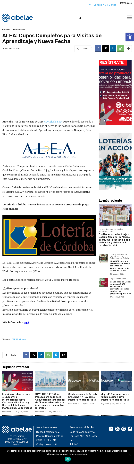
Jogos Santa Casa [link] (118, 279)
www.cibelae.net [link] (53, 121)
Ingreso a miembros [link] (104, 5)
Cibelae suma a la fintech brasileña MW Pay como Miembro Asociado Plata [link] (82, 397)
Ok (67, 459)
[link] (130, 37)
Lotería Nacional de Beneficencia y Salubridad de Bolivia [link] (119, 256)
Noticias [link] (6, 30)
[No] (130, 455)
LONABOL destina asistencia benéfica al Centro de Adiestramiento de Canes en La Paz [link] (120, 266)
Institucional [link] (19, 30)
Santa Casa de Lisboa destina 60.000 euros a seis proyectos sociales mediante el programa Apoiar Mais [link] (120, 288)
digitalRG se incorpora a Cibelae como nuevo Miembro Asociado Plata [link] (115, 397)
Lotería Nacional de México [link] (111, 229)
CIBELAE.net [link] (19, 339)
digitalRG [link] (105, 403)
